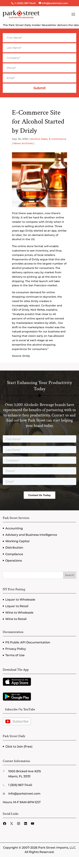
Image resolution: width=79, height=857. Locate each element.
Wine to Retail (15, 619)
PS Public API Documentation (27, 642)
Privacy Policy (15, 649)
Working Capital (17, 541)
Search (69, 575)
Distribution (14, 547)
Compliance (14, 554)
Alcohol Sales (39, 139)
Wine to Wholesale (19, 612)
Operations (13, 560)
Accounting (14, 528)
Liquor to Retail (16, 606)
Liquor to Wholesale (20, 599)
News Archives (23, 143)
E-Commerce (57, 139)
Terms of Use (15, 655)
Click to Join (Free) (18, 746)
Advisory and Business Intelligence (31, 534)
